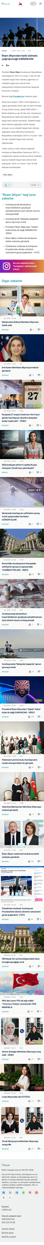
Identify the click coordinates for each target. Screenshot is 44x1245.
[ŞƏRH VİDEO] (22, 394)
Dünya (5, 472)
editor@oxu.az (8, 1219)
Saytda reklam (8, 1229)
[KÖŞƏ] (22, 444)
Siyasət (5, 330)
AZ (33, 3)
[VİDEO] (22, 492)
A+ (7, 65)
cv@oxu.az (6, 1209)
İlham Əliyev (7, 175)
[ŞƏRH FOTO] (22, 983)
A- (3, 65)
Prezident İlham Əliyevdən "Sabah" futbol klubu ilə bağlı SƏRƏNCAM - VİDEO (22, 230)
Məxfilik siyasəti (9, 1236)
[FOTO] (22, 884)
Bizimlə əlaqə (7, 1232)
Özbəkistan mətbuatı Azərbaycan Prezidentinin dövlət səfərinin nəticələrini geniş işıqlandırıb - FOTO (22, 249)
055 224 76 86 (8, 1222)
